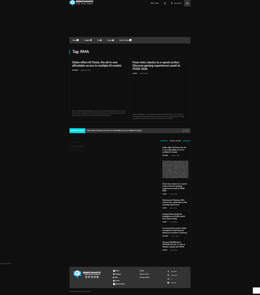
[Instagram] (168, 275)
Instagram (174, 275)
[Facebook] (168, 271)
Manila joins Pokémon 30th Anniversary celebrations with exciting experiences (174, 202)
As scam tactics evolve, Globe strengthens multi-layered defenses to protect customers (174, 230)
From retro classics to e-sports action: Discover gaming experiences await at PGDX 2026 (156, 65)
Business (75, 70)
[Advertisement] (130, 22)
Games (135, 73)
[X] (168, 279)
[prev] (184, 130)
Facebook (174, 271)
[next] (187, 130)
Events (164, 222)
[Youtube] (168, 283)
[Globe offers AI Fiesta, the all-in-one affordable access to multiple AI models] (99, 90)
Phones (164, 250)
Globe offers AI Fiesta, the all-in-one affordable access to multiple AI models (114, 130)
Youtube (173, 283)
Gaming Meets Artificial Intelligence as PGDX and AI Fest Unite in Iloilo (173, 216)
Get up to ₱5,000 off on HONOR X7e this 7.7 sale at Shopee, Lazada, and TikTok (173, 244)
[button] (164, 3)
